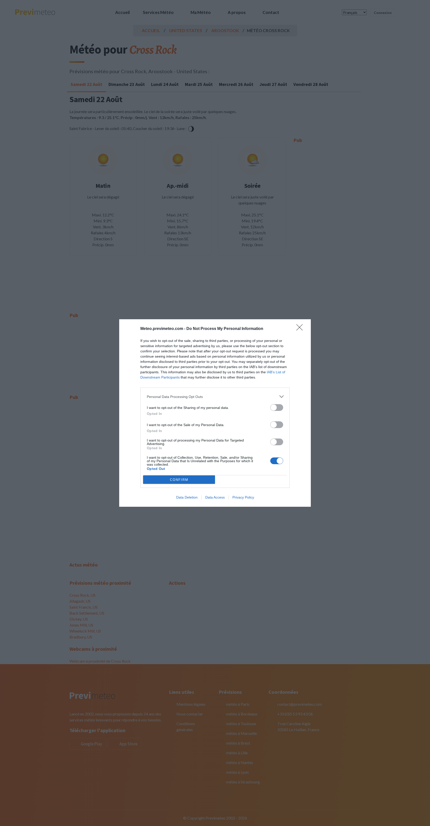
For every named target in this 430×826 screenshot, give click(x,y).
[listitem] (215, 396)
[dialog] (215, 413)
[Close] (301, 329)
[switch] (276, 407)
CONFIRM (179, 480)
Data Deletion (187, 497)
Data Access (215, 497)
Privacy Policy (243, 497)
